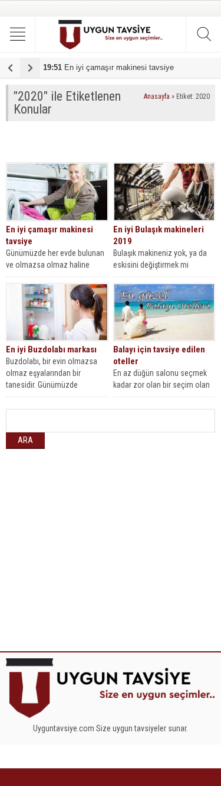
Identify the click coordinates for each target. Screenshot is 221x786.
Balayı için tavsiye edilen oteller (159, 355)
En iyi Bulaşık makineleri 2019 (158, 235)
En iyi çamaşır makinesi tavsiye (108, 67)
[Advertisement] (113, 141)
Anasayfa (157, 96)
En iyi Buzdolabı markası (51, 349)
